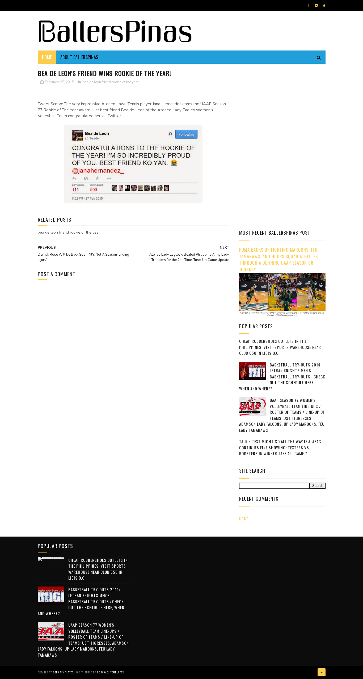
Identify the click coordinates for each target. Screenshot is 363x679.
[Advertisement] (283, 105)
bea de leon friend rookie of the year (111, 82)
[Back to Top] (322, 672)
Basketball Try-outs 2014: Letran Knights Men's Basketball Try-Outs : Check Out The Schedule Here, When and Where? (282, 376)
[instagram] (316, 5)
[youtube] (324, 5)
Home (47, 57)
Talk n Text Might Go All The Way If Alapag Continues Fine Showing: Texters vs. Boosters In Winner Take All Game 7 (280, 447)
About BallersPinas (79, 57)
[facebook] (309, 5)
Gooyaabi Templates (110, 672)
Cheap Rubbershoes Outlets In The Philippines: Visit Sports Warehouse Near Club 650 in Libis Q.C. (280, 347)
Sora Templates (63, 672)
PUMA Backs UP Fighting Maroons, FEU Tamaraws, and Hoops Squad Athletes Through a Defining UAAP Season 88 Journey (278, 259)
